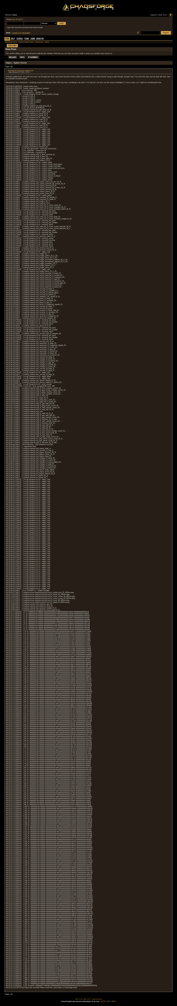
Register (40, 39)
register (20, 19)
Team (26, 39)
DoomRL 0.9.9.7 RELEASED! (21, 33)
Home (7, 39)
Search (19, 39)
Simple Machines (97, 999)
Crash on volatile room (25, 70)
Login (32, 39)
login (13, 19)
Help (13, 39)
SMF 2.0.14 (78, 999)
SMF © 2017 (87, 999)
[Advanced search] (138, 33)
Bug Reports (12, 70)
